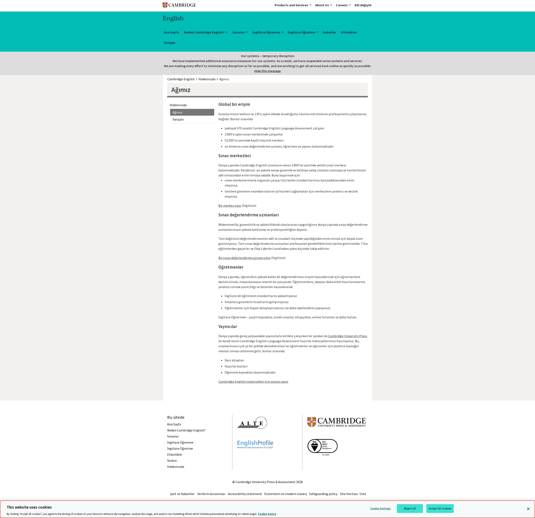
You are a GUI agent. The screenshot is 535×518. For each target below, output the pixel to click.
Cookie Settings (380, 508)
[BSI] (322, 463)
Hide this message (267, 71)
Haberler (329, 32)
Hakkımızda (178, 105)
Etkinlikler (349, 32)
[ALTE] (252, 437)
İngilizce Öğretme (301, 32)
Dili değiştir (363, 5)
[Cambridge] (179, 6)
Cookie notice (267, 513)
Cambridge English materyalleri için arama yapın (253, 381)
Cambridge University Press (347, 336)
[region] (267, 509)
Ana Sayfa (171, 32)
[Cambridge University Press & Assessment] (336, 435)
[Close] (528, 508)
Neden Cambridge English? (204, 32)
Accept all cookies (440, 508)
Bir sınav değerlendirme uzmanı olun (244, 258)
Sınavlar (238, 32)
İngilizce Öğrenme (266, 32)
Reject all (410, 508)
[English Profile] (255, 456)
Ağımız (177, 112)
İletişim (169, 43)
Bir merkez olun (229, 205)
